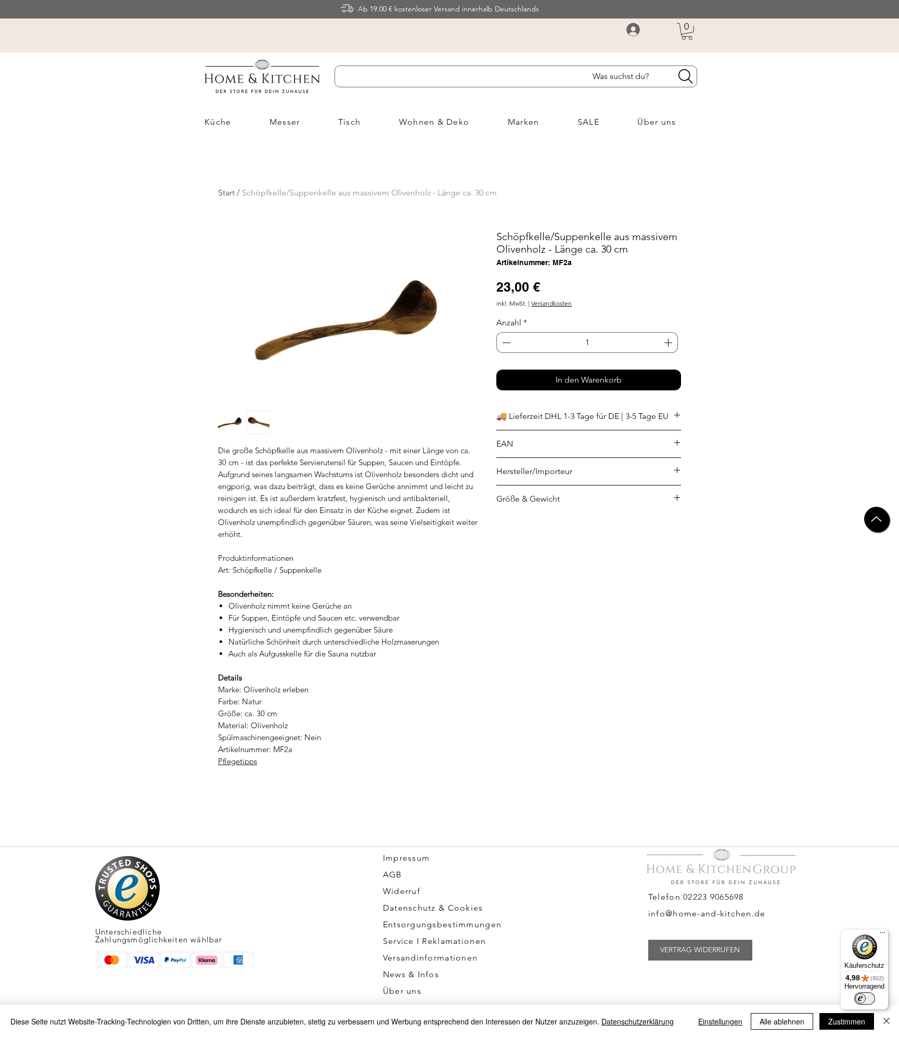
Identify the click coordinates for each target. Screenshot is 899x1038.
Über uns (402, 991)
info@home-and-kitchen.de (707, 913)
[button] (687, 31)
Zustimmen (846, 1021)
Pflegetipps (237, 761)
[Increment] (669, 342)
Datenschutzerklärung (637, 1021)
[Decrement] (505, 342)
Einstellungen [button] (720, 1021)
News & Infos (411, 974)
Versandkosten (551, 303)
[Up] (876, 519)
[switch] (864, 998)
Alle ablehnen (782, 1021)
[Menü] (882, 935)
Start (226, 193)
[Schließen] (886, 1021)
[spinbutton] (587, 342)
